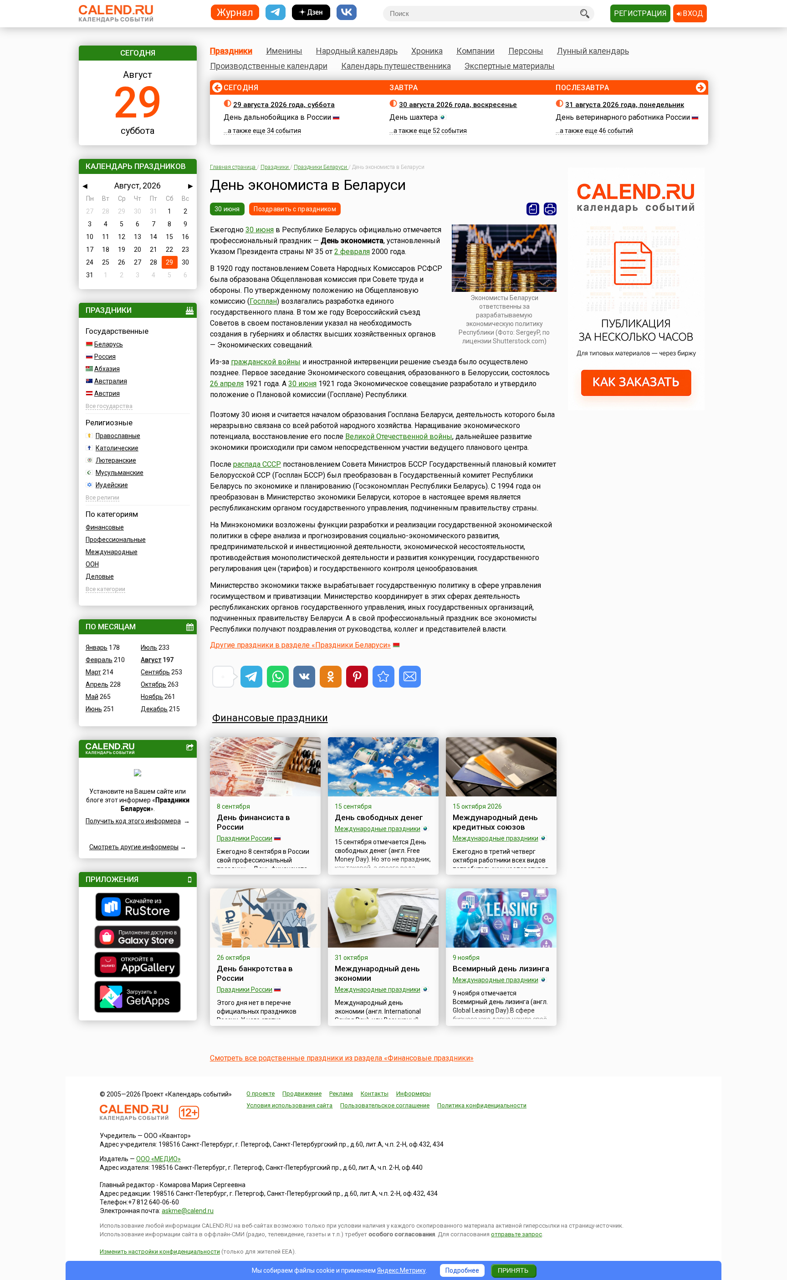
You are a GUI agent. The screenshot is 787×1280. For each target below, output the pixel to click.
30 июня (227, 209)
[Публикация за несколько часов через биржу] (636, 408)
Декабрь (154, 709)
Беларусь (108, 344)
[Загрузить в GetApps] (138, 998)
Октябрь (153, 684)
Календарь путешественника (396, 66)
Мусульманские (119, 472)
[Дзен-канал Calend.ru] (311, 12)
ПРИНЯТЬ (513, 1270)
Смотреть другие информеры (134, 847)
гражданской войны (266, 361)
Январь (96, 647)
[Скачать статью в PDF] (532, 209)
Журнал (235, 12)
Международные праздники (377, 828)
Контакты (374, 1093)
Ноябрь (152, 696)
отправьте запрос (516, 1234)
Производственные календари (268, 66)
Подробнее (462, 1270)
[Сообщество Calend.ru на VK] (347, 12)
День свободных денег (379, 817)
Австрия (107, 393)
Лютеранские (116, 460)
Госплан (263, 301)
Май (92, 696)
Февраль (99, 659)
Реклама (341, 1093)
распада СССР (257, 464)
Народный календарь (357, 51)
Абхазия (107, 368)
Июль (149, 647)
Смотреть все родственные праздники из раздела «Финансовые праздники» (342, 1058)
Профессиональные (116, 539)
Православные (118, 435)
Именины (284, 51)
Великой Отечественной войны (398, 436)
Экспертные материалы (510, 66)
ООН (92, 564)
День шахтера (413, 117)
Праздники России (244, 838)
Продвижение (302, 1093)
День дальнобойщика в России (277, 117)
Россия (105, 356)
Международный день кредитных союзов (495, 822)
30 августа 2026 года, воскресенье (458, 105)
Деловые (100, 576)
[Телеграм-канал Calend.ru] (276, 12)
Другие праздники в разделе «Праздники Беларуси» (300, 645)
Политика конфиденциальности (481, 1105)
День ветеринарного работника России (623, 117)
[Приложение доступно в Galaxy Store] (138, 938)
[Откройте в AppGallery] (138, 966)
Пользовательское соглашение (384, 1105)
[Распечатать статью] (550, 209)
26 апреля (227, 383)
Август (151, 659)
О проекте (260, 1093)
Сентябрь (155, 672)
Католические (117, 448)
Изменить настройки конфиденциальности (160, 1251)
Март (93, 672)
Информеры (413, 1093)
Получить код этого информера (133, 821)
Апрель (97, 684)
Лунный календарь (593, 51)
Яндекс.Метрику (401, 1270)
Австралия (110, 381)
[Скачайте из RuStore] (138, 908)
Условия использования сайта (289, 1105)
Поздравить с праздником (295, 209)
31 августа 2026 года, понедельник (624, 105)
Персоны (525, 51)
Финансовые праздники (270, 718)
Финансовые (105, 527)
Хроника (427, 51)
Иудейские (112, 485)
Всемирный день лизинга (501, 968)
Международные (112, 552)
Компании (475, 51)
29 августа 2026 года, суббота (284, 105)
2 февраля (352, 251)
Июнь (94, 709)
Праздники (231, 51)
